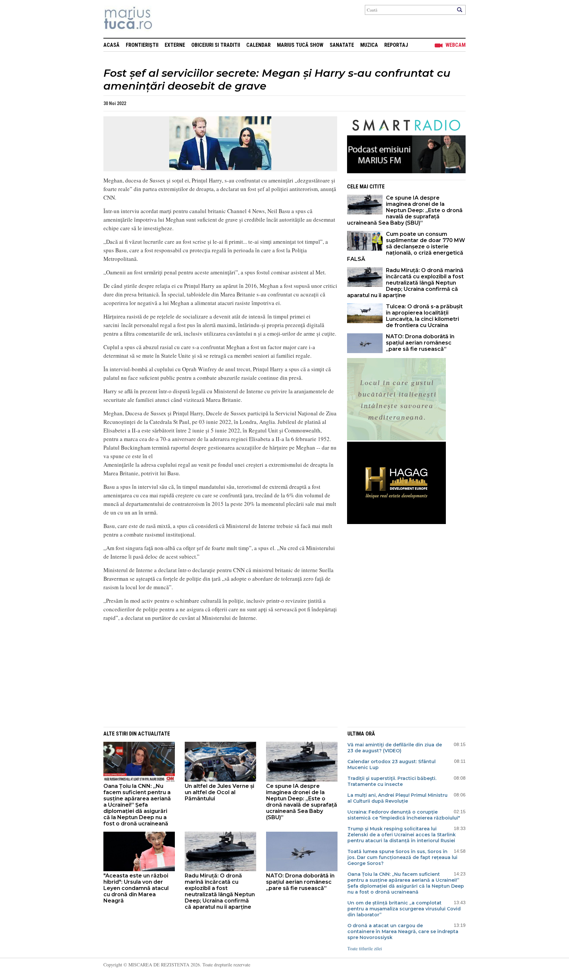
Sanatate (342, 45)
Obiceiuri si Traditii (215, 45)
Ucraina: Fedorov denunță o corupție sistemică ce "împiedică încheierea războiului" (403, 815)
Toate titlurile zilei (364, 948)
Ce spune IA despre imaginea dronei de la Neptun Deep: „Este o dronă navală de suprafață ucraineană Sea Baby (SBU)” (405, 210)
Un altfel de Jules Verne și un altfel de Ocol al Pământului (219, 792)
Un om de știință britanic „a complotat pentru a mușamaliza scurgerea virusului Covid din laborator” (404, 909)
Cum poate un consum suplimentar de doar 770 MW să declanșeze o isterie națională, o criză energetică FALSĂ (406, 246)
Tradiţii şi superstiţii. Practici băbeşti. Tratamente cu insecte (391, 781)
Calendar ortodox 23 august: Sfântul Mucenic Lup (391, 764)
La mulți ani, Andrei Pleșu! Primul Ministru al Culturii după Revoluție (397, 798)
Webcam (456, 45)
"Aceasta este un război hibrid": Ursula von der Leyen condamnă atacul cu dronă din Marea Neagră (136, 888)
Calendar (258, 45)
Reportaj (396, 45)
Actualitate (154, 734)
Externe (175, 45)
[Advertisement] (215, 673)
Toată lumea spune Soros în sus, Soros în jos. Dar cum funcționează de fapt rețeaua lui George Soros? (402, 857)
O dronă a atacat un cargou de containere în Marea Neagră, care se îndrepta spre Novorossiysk (402, 931)
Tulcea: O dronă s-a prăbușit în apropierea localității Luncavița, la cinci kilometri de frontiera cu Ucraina (424, 315)
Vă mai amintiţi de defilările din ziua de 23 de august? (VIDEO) (394, 748)
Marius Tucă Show (300, 45)
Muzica (369, 45)
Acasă (111, 45)
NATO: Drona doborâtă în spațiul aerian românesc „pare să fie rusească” (420, 342)
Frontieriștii (142, 45)
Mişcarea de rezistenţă (163, 19)
